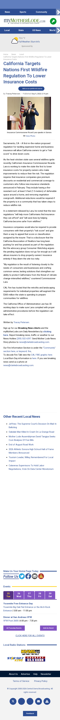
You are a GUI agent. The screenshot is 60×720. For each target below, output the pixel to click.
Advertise (25, 674)
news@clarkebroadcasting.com (34, 342)
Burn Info (35, 42)
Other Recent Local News (21, 416)
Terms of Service (21, 681)
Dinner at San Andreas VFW (17, 617)
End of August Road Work (21, 444)
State (21, 30)
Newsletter (46, 674)
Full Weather (24, 42)
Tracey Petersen (21, 322)
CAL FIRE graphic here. (42, 354)
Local (7, 30)
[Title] (47, 701)
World (52, 30)
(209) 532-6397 (24, 338)
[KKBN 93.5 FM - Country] (35, 658)
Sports (23, 12)
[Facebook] (21, 701)
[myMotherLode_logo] (24, 21)
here (34, 358)
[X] (13, 701)
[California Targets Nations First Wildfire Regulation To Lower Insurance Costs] (29, 129)
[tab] (8, 595)
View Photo (30, 136)
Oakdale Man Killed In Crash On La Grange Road (31, 432)
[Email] (38, 701)
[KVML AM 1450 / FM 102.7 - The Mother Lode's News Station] (30, 651)
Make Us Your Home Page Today (20, 571)
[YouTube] (30, 701)
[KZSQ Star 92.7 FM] (14, 658)
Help (35, 674)
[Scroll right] (58, 12)
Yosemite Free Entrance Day (18, 603)
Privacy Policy (40, 681)
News (7, 12)
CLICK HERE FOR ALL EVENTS (30, 635)
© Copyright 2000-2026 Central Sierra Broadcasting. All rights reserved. (30, 690)
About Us (13, 674)
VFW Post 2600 (10, 620)
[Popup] (53, 21)
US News (36, 30)
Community (41, 12)
